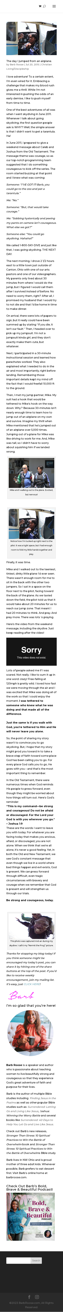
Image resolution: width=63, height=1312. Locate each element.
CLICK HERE (32, 984)
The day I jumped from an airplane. (29, 61)
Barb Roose (17, 64)
